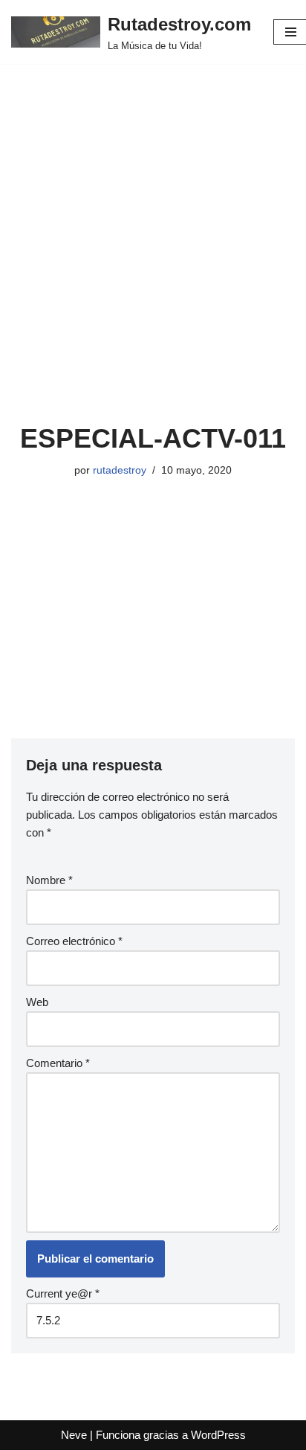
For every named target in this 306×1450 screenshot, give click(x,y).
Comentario (58, 1063)
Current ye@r (63, 1293)
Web (37, 1002)
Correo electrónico (74, 941)
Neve (74, 1434)
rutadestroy (119, 470)
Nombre (49, 880)
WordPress (218, 1434)
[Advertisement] (153, 262)
